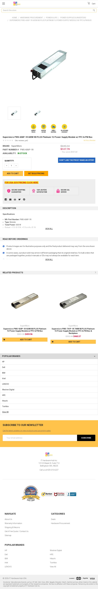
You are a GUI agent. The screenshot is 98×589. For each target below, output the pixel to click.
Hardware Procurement (31, 18)
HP (3, 362)
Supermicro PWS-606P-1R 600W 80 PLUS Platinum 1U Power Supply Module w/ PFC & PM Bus (50, 20)
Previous (92, 272)
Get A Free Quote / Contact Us (16, 531)
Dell (3, 367)
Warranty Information (13, 523)
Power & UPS (51, 18)
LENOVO (5, 384)
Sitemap (8, 535)
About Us (8, 519)
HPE (3, 395)
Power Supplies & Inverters (73, 18)
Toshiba (5, 406)
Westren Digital (8, 390)
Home (14, 18)
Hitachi (5, 401)
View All (5, 412)
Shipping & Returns (12, 527)
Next (95, 272)
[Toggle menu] (3, 3)
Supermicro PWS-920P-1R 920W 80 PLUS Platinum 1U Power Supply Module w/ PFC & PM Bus (24, 330)
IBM (3, 373)
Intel (4, 378)
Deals (53, 519)
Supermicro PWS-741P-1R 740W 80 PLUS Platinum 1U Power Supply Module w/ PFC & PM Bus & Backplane (73, 331)
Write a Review (89, 140)
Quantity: (9, 161)
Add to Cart (26, 340)
